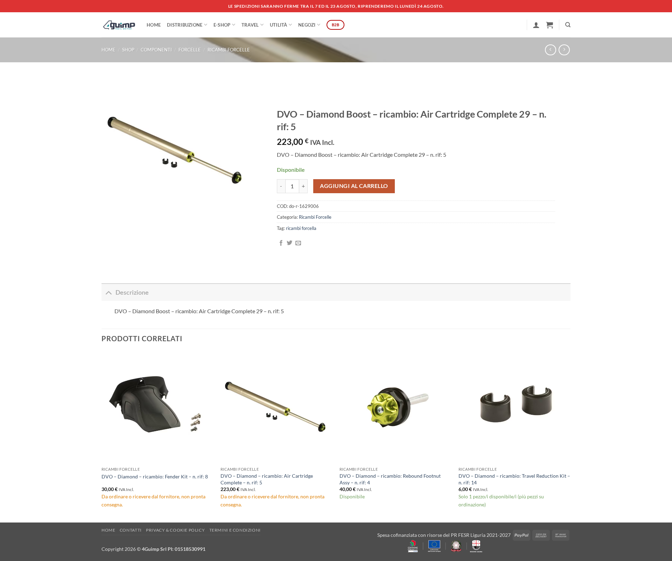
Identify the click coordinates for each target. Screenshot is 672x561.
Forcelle (189, 49)
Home (154, 25)
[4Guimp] (119, 25)
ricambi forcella (301, 228)
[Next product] (550, 49)
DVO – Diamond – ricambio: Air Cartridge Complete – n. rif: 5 (266, 479)
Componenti (156, 49)
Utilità (278, 25)
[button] (536, 25)
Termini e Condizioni (235, 530)
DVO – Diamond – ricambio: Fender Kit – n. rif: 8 (155, 476)
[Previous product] (564, 49)
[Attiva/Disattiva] (108, 292)
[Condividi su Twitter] (289, 243)
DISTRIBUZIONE (184, 25)
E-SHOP (222, 25)
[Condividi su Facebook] (281, 243)
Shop (128, 49)
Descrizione (132, 292)
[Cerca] (567, 24)
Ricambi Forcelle (229, 49)
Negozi (307, 25)
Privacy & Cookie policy (175, 530)
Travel (250, 25)
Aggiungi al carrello (354, 186)
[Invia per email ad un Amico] (298, 243)
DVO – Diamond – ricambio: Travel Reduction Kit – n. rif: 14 (514, 479)
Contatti (131, 530)
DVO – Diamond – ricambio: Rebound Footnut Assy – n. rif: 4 (390, 479)
